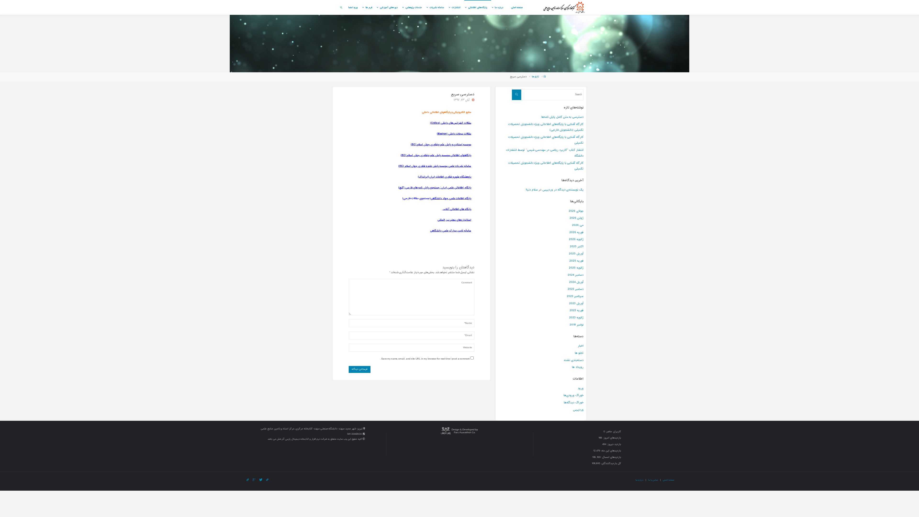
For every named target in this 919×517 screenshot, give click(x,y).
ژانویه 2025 (576, 267)
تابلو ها (535, 77)
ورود (580, 388)
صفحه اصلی (668, 480)
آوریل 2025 (576, 253)
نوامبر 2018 (576, 324)
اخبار (580, 345)
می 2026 (577, 225)
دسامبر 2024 (575, 275)
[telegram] (267, 480)
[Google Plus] (254, 480)
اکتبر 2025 (576, 246)
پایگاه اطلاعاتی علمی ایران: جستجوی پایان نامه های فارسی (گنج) (434, 187)
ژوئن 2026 (576, 218)
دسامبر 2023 (575, 289)
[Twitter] (260, 480)
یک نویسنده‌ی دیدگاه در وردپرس (562, 189)
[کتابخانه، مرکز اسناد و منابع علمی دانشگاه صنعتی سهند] (564, 7)
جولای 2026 (576, 211)
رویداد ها (577, 367)
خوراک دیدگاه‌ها (573, 402)
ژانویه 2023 (576, 317)
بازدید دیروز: (613, 444)
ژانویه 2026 (576, 239)
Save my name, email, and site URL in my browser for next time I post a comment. (425, 359)
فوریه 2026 (576, 232)
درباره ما (639, 480)
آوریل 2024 (576, 282)
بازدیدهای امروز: (611, 438)
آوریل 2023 (576, 303)
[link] (341, 7)
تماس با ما (653, 480)
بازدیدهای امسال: (611, 457)
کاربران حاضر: (613, 432)
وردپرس (578, 409)
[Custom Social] (248, 480)
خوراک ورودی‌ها (573, 395)
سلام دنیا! (532, 189)
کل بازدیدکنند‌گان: (610, 463)
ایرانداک (423, 177)
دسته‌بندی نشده (573, 360)
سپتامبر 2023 (575, 296)
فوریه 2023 (576, 310)
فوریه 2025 (576, 260)
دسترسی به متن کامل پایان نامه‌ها (562, 117)
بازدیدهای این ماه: (610, 451)
